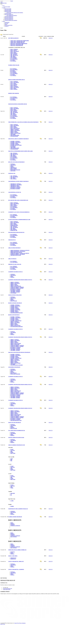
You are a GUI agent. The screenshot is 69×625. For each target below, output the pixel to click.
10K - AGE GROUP (14, 55)
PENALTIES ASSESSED (15, 169)
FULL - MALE (13, 83)
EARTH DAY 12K (11, 173)
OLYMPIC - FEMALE (15, 144)
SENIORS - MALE (14, 310)
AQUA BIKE (13, 134)
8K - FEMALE (13, 71)
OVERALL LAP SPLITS (15, 525)
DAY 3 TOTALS (14, 547)
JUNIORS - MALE (14, 306)
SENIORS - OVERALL (15, 308)
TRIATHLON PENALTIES (16, 255)
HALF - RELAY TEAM (15, 128)
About (4, 21)
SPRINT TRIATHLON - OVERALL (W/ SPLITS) (20, 250)
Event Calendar (7, 6)
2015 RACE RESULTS (9, 17)
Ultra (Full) (13, 493)
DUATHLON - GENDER (15, 348)
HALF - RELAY (14, 85)
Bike (11, 459)
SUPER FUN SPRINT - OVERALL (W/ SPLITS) (20, 253)
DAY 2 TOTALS (14, 536)
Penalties (12, 506)
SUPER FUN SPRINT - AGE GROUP (18, 254)
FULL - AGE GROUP (15, 82)
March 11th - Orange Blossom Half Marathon (19, 43)
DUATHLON (13, 146)
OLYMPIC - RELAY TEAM (16, 320)
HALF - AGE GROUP (15, 51)
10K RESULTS (13, 557)
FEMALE (12, 166)
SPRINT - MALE (14, 131)
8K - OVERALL (14, 68)
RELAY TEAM (13, 168)
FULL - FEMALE (14, 84)
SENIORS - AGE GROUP (15, 309)
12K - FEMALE (13, 178)
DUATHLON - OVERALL (16, 187)
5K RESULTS (13, 558)
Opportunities (7, 22)
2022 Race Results (8, 8)
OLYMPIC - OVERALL (15, 141)
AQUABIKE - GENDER (15, 350)
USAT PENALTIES (14, 136)
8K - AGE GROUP (14, 69)
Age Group (13, 450)
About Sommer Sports (8, 25)
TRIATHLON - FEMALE (15, 186)
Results (4, 7)
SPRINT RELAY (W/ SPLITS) (16, 252)
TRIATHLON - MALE (15, 185)
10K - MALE (13, 56)
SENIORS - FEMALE (15, 311)
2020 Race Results (8, 10)
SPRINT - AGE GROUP (15, 130)
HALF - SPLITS (14, 50)
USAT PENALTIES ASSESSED (17, 312)
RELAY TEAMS (14, 300)
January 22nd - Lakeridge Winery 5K (17, 42)
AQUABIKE (13, 364)
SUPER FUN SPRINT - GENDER (17, 288)
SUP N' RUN (13, 170)
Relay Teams (13, 453)
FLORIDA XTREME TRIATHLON (15, 516)
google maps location (6, 589)
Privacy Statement (22, 623)
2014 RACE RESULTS (9, 18)
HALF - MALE (13, 52)
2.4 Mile (12, 500)
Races (4, 5)
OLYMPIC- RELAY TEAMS (16, 145)
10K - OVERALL (14, 54)
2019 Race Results (8, 11)
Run (11, 460)
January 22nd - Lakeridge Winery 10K (18, 41)
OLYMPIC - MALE (14, 143)
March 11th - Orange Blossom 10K (17, 44)
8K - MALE (13, 70)
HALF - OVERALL (14, 49)
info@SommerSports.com (7, 588)
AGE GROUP (13, 275)
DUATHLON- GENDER (15, 188)
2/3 (11, 494)
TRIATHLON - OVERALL (16, 183)
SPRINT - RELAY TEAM (15, 133)
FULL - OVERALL (14, 81)
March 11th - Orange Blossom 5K (17, 45)
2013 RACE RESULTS (9, 19)
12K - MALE (13, 177)
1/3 (11, 495)
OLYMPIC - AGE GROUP (16, 142)
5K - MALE (13, 74)
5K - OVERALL (14, 58)
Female (12, 452)
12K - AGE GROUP (14, 176)
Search (12, 0)
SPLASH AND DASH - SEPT (16, 420)
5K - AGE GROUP (14, 73)
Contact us (6, 26)
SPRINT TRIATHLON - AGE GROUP (18, 251)
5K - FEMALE (13, 75)
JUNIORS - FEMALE (15, 307)
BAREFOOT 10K (14, 230)
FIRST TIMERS (14, 167)
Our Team (6, 23)
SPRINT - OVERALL (15, 129)
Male (11, 451)
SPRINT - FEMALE (14, 132)
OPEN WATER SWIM (15, 148)
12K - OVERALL (14, 175)
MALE (12, 276)
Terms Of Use (16, 623)
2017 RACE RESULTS (9, 14)
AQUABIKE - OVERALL (15, 349)
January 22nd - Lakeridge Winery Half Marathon (20, 40)
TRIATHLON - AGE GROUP (16, 184)
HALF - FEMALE (14, 53)
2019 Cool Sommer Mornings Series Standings (15, 12)
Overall (12, 449)
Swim (12, 458)
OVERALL (13, 274)
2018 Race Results (8, 13)
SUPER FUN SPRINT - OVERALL (17, 287)
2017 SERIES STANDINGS (12, 15)
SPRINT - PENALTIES (15, 344)
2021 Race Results (8, 9)
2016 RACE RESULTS (9, 16)
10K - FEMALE (13, 57)
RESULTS (51, 38)
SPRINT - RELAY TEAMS (16, 286)
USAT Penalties (13, 292)
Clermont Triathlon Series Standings (11, 20)
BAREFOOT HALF (14, 225)
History (6, 24)
